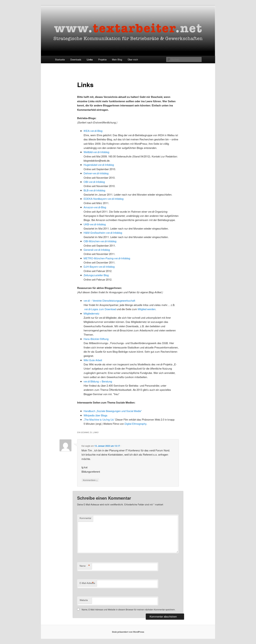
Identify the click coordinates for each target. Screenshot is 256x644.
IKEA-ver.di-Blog (93, 131)
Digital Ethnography (135, 423)
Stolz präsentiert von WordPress (128, 631)
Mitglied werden (147, 309)
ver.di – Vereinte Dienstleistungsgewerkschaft (109, 300)
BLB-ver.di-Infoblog (94, 190)
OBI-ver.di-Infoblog (94, 182)
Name (85, 566)
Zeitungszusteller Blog (96, 275)
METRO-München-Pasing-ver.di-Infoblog (107, 258)
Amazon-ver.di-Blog (95, 207)
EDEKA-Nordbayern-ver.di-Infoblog (103, 198)
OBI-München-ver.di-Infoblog (100, 241)
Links (90, 59)
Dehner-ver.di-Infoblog (96, 173)
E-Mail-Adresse (87, 583)
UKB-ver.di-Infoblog (95, 224)
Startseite (60, 59)
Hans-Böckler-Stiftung (96, 339)
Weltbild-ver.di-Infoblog (96, 152)
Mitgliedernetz (91, 313)
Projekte (102, 59)
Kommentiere (90, 480)
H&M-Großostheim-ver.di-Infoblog (103, 232)
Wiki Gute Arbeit (93, 360)
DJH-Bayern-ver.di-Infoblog (99, 266)
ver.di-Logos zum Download (100, 309)
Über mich (133, 59)
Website (84, 600)
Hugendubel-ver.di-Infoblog (99, 164)
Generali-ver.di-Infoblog (97, 249)
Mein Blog (117, 59)
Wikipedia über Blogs (95, 415)
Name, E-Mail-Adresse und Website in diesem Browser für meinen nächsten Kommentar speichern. (128, 609)
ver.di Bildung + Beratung (98, 381)
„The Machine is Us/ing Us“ (99, 419)
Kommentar (85, 518)
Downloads (75, 59)
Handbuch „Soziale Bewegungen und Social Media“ (113, 411)
